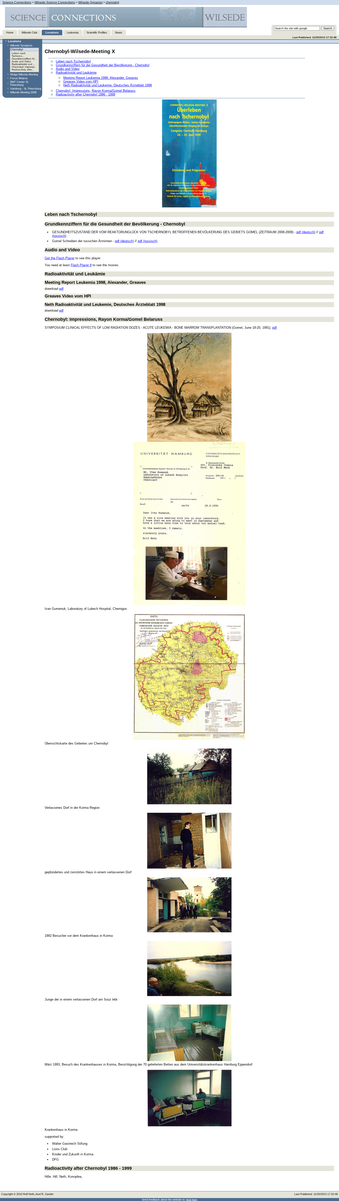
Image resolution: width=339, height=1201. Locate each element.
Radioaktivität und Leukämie (76, 72)
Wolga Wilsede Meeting (24, 74)
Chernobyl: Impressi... (24, 66)
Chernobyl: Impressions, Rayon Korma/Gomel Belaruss (96, 91)
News (118, 32)
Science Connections (16, 2)
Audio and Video (21, 61)
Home (9, 32)
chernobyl (112, 2)
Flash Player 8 (81, 265)
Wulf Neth (191, 1199)
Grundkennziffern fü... (24, 58)
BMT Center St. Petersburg (19, 83)
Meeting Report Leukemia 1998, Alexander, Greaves (100, 78)
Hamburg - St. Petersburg (25, 88)
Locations (52, 32)
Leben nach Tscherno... (19, 54)
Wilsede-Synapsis (90, 2)
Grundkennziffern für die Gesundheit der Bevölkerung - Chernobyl (102, 65)
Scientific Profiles (97, 32)
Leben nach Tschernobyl (73, 61)
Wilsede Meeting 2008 (23, 92)
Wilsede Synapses (21, 45)
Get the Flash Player (59, 258)
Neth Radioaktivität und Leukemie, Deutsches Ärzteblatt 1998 (107, 85)
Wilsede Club (29, 32)
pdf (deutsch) (305, 232)
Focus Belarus (19, 78)
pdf (61, 289)
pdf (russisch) (147, 241)
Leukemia (72, 32)
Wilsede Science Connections (54, 2)
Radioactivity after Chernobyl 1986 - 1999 (85, 94)
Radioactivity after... (23, 69)
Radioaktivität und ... (23, 64)
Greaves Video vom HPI (80, 81)
